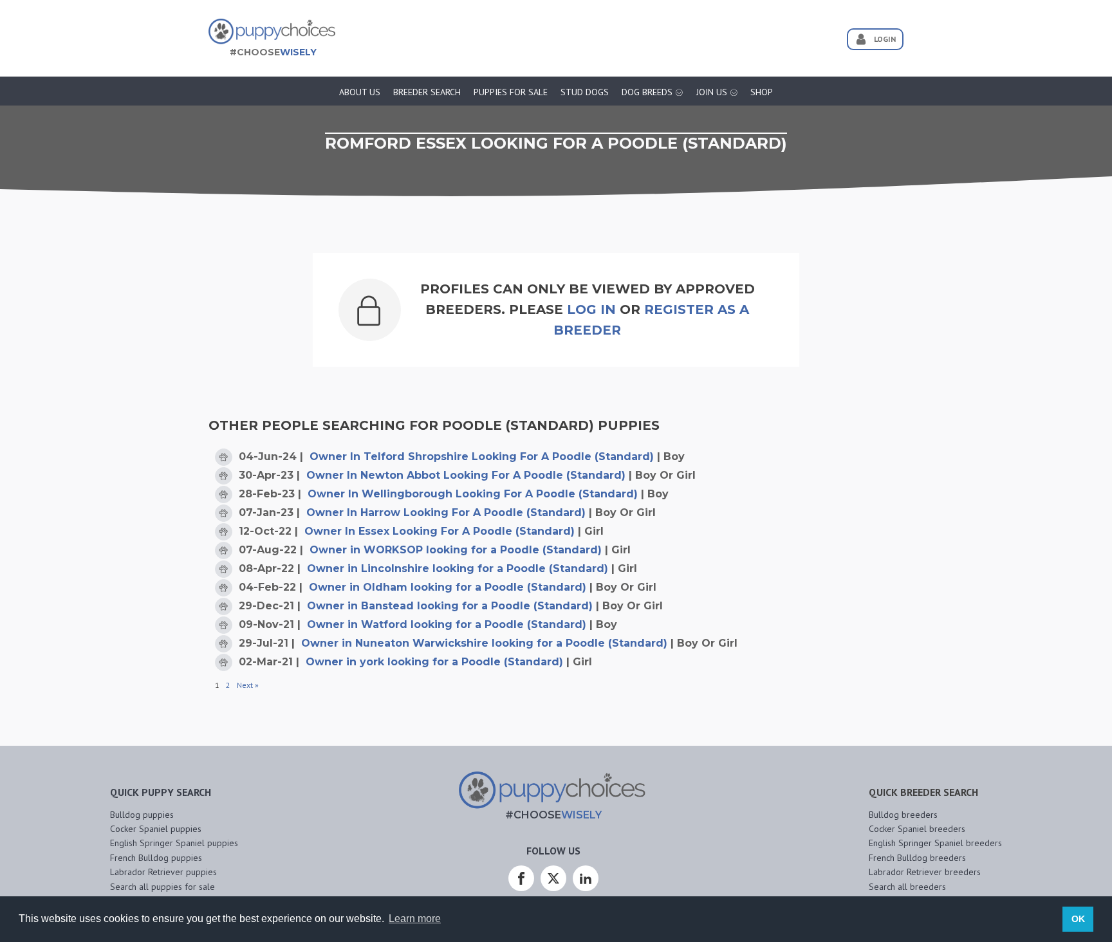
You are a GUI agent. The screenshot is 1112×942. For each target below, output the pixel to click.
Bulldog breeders (903, 814)
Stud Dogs (585, 92)
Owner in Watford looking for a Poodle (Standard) (446, 624)
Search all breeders (907, 886)
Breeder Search (427, 92)
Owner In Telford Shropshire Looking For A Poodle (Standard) (482, 456)
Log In (591, 309)
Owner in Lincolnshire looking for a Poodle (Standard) (457, 568)
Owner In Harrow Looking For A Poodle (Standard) (446, 512)
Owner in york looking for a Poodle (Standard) (434, 662)
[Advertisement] (584, 34)
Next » (248, 685)
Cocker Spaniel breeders (917, 829)
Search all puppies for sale (162, 886)
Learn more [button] (415, 918)
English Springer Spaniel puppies (174, 843)
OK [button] (1078, 919)
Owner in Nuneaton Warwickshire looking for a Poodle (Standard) (484, 643)
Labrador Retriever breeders (925, 872)
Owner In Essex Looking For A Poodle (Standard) (439, 531)
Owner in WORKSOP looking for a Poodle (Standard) (456, 550)
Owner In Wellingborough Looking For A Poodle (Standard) (473, 494)
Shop (761, 92)
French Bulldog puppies (156, 858)
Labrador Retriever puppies (163, 872)
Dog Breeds (647, 92)
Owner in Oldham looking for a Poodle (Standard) (447, 587)
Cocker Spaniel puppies (155, 829)
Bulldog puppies (142, 814)
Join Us (711, 92)
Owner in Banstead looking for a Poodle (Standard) (450, 606)
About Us (359, 92)
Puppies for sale (511, 92)
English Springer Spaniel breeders (935, 843)
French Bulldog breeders (917, 858)
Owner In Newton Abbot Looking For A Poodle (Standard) (466, 475)
